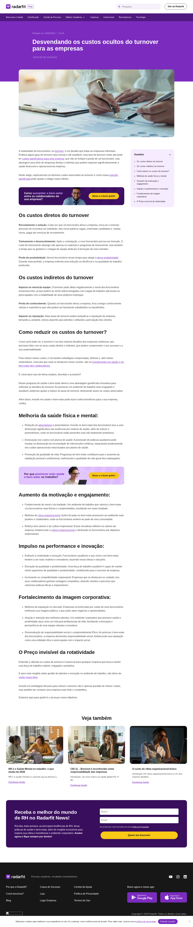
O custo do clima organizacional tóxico (154, 769)
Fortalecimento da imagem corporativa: (148, 195)
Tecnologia (141, 17)
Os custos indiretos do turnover (150, 166)
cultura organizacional (63, 530)
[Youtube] (170, 877)
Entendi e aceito (167, 921)
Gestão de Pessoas (52, 17)
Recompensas (125, 17)
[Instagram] (178, 877)
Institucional (108, 17)
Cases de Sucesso (50, 887)
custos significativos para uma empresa (43, 158)
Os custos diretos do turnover (150, 161)
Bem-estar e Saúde (14, 17)
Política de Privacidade (140, 827)
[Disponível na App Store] (173, 897)
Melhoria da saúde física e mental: (152, 176)
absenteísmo (45, 425)
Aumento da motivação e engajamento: (148, 182)
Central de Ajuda (83, 887)
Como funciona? (15, 893)
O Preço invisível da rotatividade (151, 201)
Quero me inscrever (139, 835)
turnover (59, 151)
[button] (170, 154)
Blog (8, 900)
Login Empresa (48, 900)
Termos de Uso (82, 900)
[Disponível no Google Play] (142, 897)
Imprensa (94, 17)
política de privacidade (146, 921)
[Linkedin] (185, 877)
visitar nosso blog (28, 677)
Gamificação (33, 17)
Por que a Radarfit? (16, 887)
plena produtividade (107, 257)
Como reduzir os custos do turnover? (153, 171)
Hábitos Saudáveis (74, 17)
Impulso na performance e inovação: (153, 189)
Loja (42, 893)
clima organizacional (49, 515)
